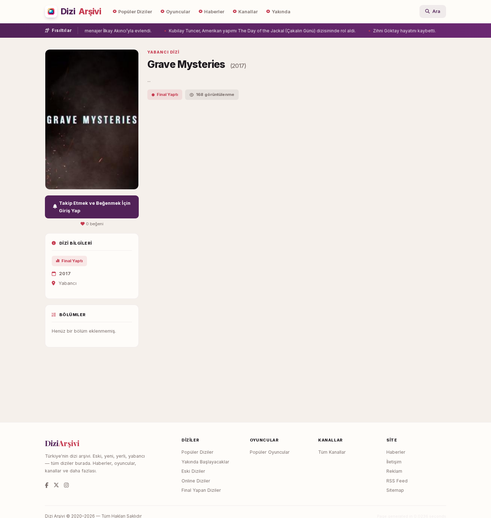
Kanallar (248, 11)
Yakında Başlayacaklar (205, 461)
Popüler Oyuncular (270, 452)
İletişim (393, 461)
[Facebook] (47, 485)
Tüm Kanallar (332, 452)
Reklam (394, 471)
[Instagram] (66, 485)
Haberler (214, 11)
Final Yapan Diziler (201, 490)
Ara (436, 11)
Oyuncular (178, 11)
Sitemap (395, 490)
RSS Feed (397, 481)
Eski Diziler (193, 471)
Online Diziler (196, 481)
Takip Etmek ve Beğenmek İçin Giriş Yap (94, 206)
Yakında (281, 11)
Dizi (81, 11)
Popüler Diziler (135, 11)
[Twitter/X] (56, 485)
